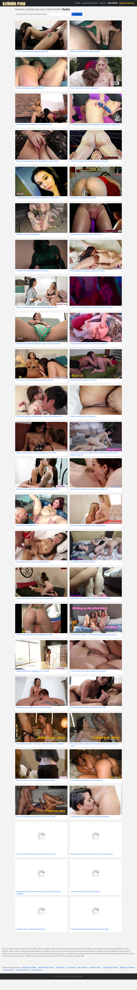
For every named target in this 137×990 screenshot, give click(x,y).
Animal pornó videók (46, 967)
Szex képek (60, 967)
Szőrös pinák (8, 970)
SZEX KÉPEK (112, 3)
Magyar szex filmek (127, 967)
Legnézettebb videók (90, 3)
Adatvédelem (78, 976)
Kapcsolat (57, 976)
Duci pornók (71, 967)
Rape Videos (82, 967)
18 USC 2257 (65, 976)
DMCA (71, 976)
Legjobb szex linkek (28, 967)
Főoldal (77, 3)
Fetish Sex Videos (22, 970)
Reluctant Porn (36, 970)
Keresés (103, 3)
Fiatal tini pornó (95, 967)
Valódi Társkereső (126, 3)
